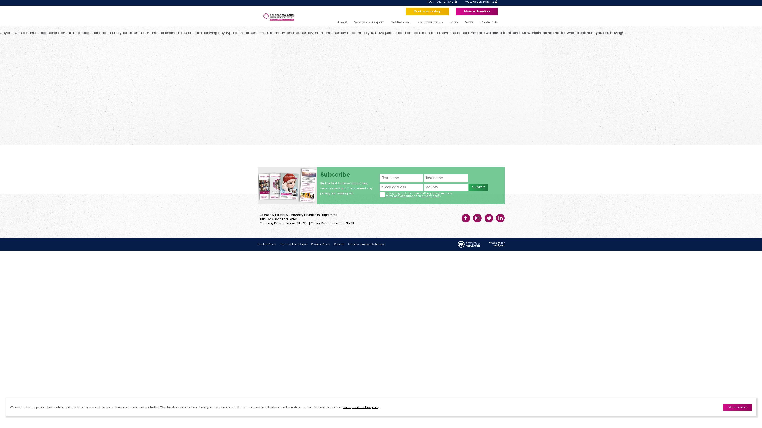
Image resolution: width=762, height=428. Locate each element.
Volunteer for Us (430, 22)
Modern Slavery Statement (366, 244)
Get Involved (400, 22)
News (469, 22)
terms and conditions (400, 196)
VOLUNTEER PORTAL (480, 2)
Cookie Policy (267, 244)
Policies (339, 244)
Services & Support (369, 22)
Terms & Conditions (293, 244)
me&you (499, 245)
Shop (454, 22)
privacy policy (431, 196)
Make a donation (477, 11)
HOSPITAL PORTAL (440, 2)
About (342, 22)
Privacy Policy (320, 244)
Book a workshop (427, 11)
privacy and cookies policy (361, 407)
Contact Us (489, 22)
